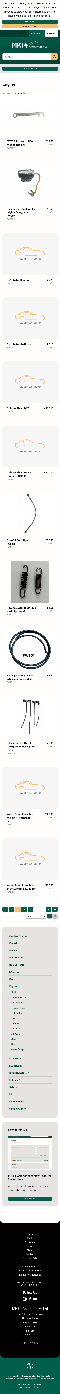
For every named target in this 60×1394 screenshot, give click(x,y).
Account (37, 33)
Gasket (14, 1018)
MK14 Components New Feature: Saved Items (29, 1177)
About (30, 1250)
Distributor (16, 1013)
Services (30, 1242)
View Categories (31, 68)
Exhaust (13, 950)
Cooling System (18, 936)
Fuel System (16, 957)
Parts (30, 1238)
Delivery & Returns (30, 1274)
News (30, 1246)
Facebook (30, 1299)
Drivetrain (15, 1058)
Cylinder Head (18, 1007)
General (15, 1023)
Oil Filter (15, 1028)
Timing (14, 1044)
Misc (12, 1094)
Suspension (15, 1065)
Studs (14, 1038)
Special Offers (17, 1108)
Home (30, 1233)
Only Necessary (30, 26)
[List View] (54, 916)
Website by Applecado (30, 1387)
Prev (48, 909)
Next (55, 909)
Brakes (13, 979)
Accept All (30, 22)
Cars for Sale (30, 1258)
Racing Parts (16, 964)
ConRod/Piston (18, 997)
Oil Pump (15, 1033)
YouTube (35, 1299)
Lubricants (15, 1080)
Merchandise (17, 1101)
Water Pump (17, 1049)
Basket (51, 33)
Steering (14, 972)
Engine (13, 986)
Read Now (30, 1198)
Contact (30, 1254)
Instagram (25, 1299)
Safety (13, 1087)
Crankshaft (16, 1002)
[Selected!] (49, 916)
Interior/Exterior (19, 1072)
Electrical (14, 943)
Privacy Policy (30, 1266)
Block (13, 992)
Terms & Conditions (30, 1270)
